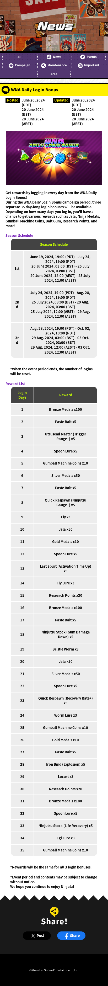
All (19, 57)
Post (40, 935)
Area (54, 74)
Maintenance (57, 65)
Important (91, 65)
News (57, 57)
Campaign (22, 65)
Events (92, 57)
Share (75, 935)
